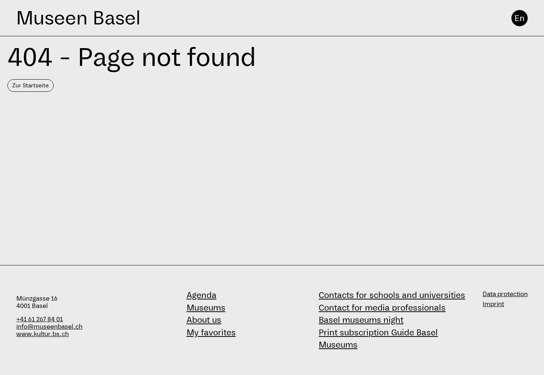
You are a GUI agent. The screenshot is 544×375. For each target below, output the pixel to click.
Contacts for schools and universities (392, 295)
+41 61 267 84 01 (39, 319)
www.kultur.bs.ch (42, 334)
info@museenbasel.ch (49, 327)
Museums (206, 307)
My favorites (211, 332)
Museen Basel (78, 18)
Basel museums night (361, 320)
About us (204, 320)
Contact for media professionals (382, 307)
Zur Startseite (30, 85)
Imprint (493, 304)
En (519, 18)
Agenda (201, 295)
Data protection (505, 294)
